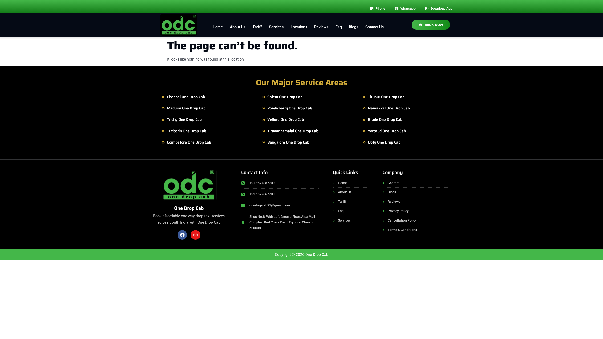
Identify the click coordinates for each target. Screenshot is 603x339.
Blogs (353, 27)
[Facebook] (182, 235)
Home (218, 27)
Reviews (321, 27)
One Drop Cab (189, 208)
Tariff (257, 27)
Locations (299, 27)
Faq (338, 27)
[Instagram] (195, 235)
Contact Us (374, 27)
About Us (237, 27)
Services (276, 27)
